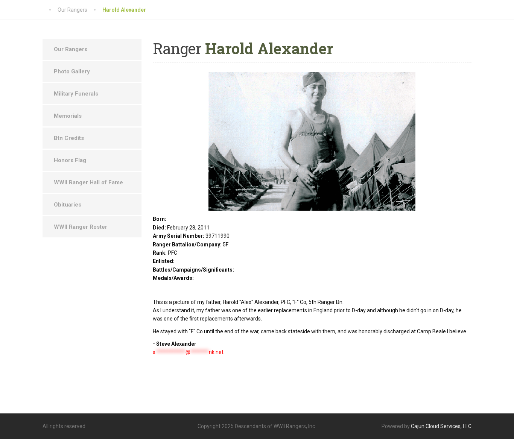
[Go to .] (50, 10)
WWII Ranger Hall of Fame (88, 182)
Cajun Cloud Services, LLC (441, 426)
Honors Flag (70, 160)
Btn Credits (69, 138)
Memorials (68, 115)
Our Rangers (70, 49)
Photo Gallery (72, 71)
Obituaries (67, 204)
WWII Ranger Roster (80, 226)
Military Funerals (76, 93)
